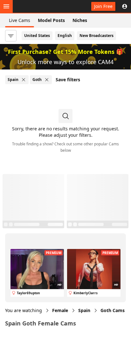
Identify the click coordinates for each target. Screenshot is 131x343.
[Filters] (11, 35)
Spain (84, 310)
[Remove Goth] (47, 80)
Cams (112, 310)
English (65, 35)
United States (37, 35)
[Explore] (6, 6)
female (60, 310)
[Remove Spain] (23, 80)
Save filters (68, 80)
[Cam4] (34, 6)
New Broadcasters (96, 35)
